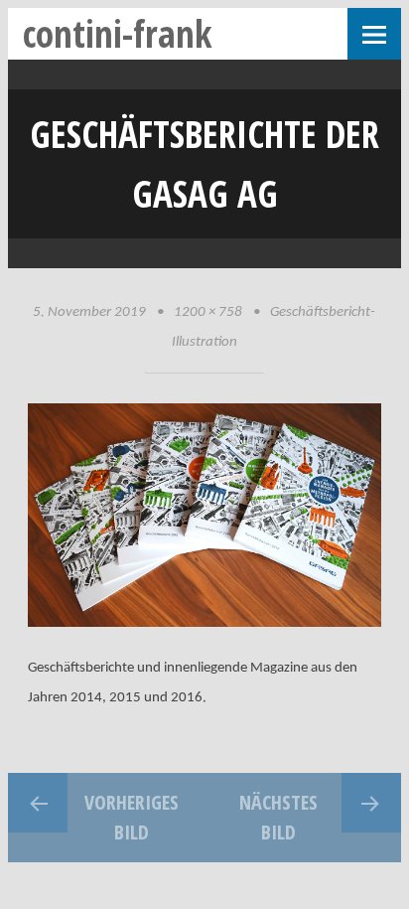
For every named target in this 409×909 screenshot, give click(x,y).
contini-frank (117, 33)
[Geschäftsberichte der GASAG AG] (204, 623)
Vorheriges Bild (131, 817)
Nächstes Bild (278, 817)
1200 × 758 (208, 312)
